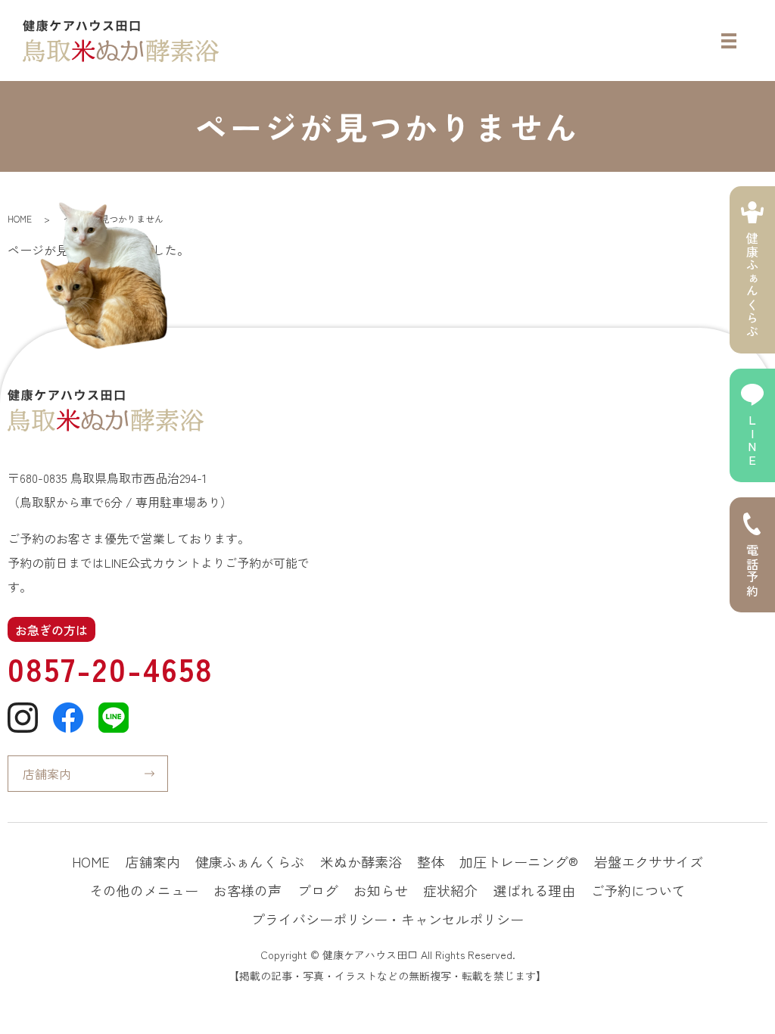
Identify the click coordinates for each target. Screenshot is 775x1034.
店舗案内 (47, 774)
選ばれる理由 (534, 890)
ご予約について (638, 890)
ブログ (317, 890)
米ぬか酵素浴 (361, 861)
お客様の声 (247, 890)
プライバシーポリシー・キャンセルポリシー (387, 919)
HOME (20, 218)
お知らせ (380, 890)
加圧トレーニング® (518, 861)
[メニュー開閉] (728, 40)
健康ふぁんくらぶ (249, 861)
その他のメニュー (143, 890)
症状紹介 (450, 890)
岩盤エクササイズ (648, 861)
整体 (430, 861)
